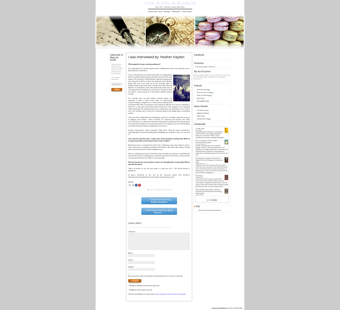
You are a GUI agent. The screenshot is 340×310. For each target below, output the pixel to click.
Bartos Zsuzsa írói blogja (204, 92)
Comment (131, 232)
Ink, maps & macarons (170, 3)
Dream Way (238, 308)
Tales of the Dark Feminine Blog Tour (209, 210)
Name (131, 253)
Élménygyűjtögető (202, 101)
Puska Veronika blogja (204, 95)
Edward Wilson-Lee (201, 163)
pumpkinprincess (166, 190)
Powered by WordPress (219, 308)
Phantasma (199, 176)
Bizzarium (200, 98)
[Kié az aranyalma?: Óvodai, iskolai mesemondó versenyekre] (226, 142)
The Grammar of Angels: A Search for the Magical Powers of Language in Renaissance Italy (209, 160)
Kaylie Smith (199, 177)
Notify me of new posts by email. (141, 290)
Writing (166, 11)
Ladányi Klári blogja (203, 119)
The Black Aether (202, 110)
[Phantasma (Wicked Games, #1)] (226, 177)
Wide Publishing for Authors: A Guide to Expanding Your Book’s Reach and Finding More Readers (209, 191)
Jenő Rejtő (199, 130)
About (160, 11)
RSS (198, 206)
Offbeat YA (200, 116)
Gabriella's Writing (203, 89)
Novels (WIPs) (187, 11)
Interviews (176, 11)
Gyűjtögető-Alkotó (202, 113)
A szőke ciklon (200, 128)
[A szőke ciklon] (226, 130)
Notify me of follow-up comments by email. (144, 285)
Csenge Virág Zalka (201, 144)
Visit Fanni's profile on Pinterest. (205, 67)
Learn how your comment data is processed (170, 294)
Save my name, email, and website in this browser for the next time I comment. (155, 276)
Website (131, 267)
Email (131, 260)
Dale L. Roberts (200, 195)
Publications (152, 11)
